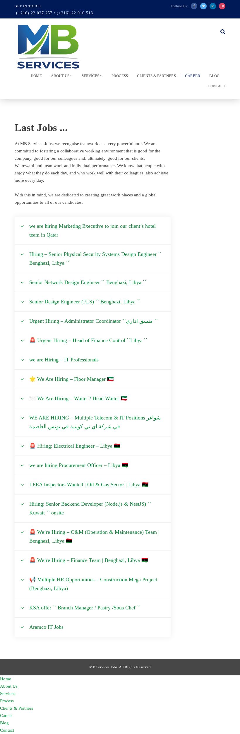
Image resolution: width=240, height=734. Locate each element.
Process (120, 76)
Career (192, 76)
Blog (214, 76)
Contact (216, 86)
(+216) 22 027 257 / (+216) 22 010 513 (54, 13)
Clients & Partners (156, 76)
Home (36, 76)
